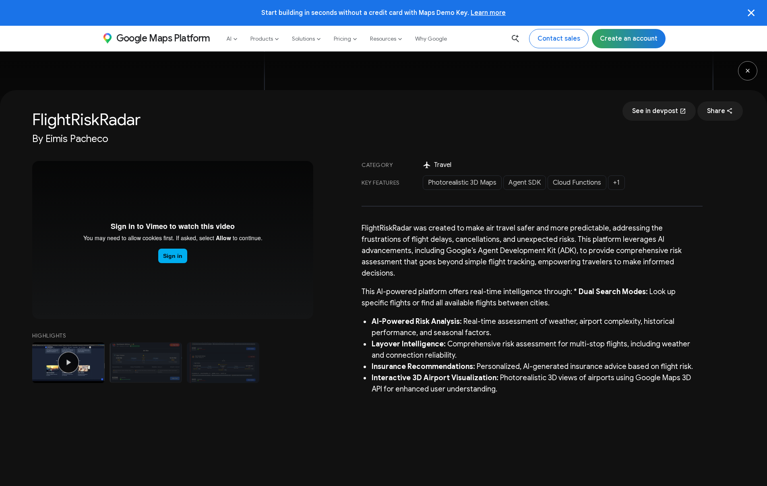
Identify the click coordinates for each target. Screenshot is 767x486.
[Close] (751, 13)
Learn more (488, 12)
